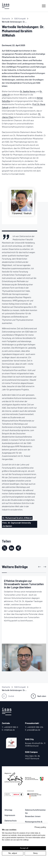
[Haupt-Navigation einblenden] (43, 5)
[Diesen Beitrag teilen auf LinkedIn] (11, 548)
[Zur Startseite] (5, 6)
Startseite (6, 18)
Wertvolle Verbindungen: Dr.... (14, 22)
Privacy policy (40, 827)
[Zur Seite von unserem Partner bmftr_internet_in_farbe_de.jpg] (34, 794)
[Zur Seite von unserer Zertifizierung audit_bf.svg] (11, 743)
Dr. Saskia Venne (28, 91)
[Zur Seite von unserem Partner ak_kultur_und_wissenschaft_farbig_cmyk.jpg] (34, 779)
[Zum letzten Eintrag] (39, 566)
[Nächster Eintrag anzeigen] (44, 566)
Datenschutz (11, 820)
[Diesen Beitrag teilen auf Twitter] (4, 548)
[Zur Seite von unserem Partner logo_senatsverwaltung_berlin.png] (14, 794)
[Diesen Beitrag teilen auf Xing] (18, 548)
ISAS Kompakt (20, 18)
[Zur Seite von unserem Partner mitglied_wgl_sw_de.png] (14, 779)
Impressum (10, 815)
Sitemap (8, 809)
